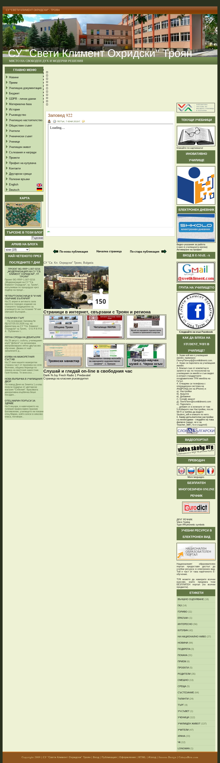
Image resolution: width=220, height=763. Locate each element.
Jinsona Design (167, 757)
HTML (142, 757)
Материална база (20, 104)
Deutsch (14, 189)
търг (181, 705)
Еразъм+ (183, 618)
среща (182, 686)
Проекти (14, 157)
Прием (13, 82)
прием (182, 661)
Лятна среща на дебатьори (22, 337)
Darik (46, 375)
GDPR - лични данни (22, 98)
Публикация (109, 757)
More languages (196, 477)
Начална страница (109, 251)
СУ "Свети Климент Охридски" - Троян (33, 10)
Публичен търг (14, 318)
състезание (186, 692)
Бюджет (14, 93)
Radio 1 (71, 375)
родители (184, 674)
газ (180, 605)
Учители (14, 130)
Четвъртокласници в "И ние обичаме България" (23, 297)
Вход (96, 757)
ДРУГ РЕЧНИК (184, 519)
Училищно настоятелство (25, 120)
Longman (184, 748)
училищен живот (189, 723)
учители (183, 729)
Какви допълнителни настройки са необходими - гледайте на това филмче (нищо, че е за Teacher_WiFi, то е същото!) (195, 421)
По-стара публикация (144, 251)
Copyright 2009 (31, 757)
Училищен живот (20, 147)
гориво (182, 611)
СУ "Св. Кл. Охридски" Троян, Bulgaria (68, 262)
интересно (185, 624)
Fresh (62, 375)
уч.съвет (183, 711)
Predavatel (83, 375)
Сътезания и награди (22, 152)
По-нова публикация (74, 251)
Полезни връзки (19, 179)
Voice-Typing (183, 522)
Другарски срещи (20, 173)
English (13, 184)
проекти (183, 667)
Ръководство (17, 114)
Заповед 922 (60, 115)
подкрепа (184, 649)
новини (183, 642)
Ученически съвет (20, 136)
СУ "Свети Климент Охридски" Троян (100, 52)
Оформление (127, 757)
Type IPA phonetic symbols (191, 524)
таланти (183, 698)
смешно (183, 680)
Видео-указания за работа (191, 244)
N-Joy (54, 375)
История (14, 109)
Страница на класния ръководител (66, 378)
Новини (13, 77)
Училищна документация (25, 88)
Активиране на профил (189, 249)
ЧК (179, 742)
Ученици (14, 141)
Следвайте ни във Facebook (196, 332)
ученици (183, 717)
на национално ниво (192, 636)
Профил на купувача (22, 163)
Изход (152, 757)
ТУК (179, 579)
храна (181, 736)
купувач (183, 630)
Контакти (15, 168)
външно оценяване (191, 599)
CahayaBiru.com (188, 757)
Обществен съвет (20, 125)
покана (182, 655)
